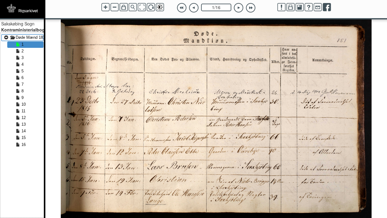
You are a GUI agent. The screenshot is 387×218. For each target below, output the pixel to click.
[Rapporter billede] (281, 7)
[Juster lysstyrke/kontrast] (160, 7)
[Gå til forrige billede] (194, 8)
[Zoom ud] (114, 7)
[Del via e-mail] (318, 7)
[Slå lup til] (132, 7)
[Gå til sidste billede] (250, 8)
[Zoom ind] (105, 7)
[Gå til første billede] (182, 8)
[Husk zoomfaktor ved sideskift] (123, 7)
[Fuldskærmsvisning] (142, 7)
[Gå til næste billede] (238, 8)
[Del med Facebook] (327, 7)
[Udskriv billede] (290, 7)
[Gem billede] (299, 7)
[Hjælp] (308, 7)
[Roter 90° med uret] (151, 7)
